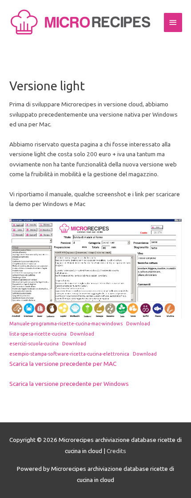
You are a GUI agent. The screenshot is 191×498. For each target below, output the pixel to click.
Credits (116, 450)
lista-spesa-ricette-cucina (38, 333)
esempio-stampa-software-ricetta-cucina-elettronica (69, 353)
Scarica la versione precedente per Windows (69, 383)
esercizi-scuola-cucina (34, 343)
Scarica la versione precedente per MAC (62, 363)
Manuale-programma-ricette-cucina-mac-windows (66, 323)
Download (138, 323)
